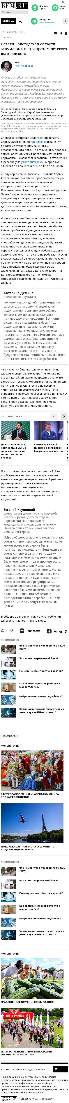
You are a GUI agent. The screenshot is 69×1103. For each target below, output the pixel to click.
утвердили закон (32, 162)
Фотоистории (10, 745)
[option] (15, 440)
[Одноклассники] (66, 33)
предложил (38, 142)
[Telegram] (61, 33)
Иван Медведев (24, 65)
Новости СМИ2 (9, 735)
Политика (6, 37)
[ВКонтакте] (55, 33)
